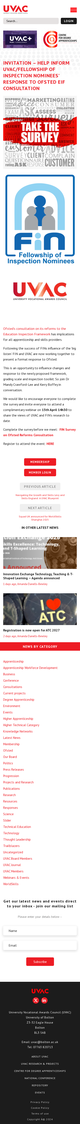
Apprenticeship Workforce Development (30, 668)
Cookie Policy (40, 1107)
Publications (11, 789)
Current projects (14, 693)
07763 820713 (43, 1047)
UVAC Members (13, 871)
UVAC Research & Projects (40, 1063)
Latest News (11, 738)
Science (8, 814)
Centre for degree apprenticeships (40, 1070)
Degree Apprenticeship (18, 700)
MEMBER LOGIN (40, 472)
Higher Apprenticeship (18, 719)
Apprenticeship (13, 661)
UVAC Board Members (17, 859)
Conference (11, 680)
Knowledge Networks (18, 731)
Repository (40, 1085)
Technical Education (17, 827)
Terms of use (40, 1113)
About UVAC (40, 1056)
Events (8, 712)
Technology (11, 833)
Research (9, 795)
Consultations (12, 687)
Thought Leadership (17, 839)
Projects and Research (18, 782)
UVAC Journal (12, 865)
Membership (11, 744)
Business (9, 674)
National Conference (40, 1078)
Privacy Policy (40, 1102)
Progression (11, 776)
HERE (50, 444)
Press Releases (13, 769)
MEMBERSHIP (40, 462)
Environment (11, 706)
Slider (7, 820)
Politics (8, 763)
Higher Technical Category (21, 725)
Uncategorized (13, 852)
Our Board (10, 757)
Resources (10, 801)
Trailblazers (11, 846)
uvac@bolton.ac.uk (44, 1042)
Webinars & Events (16, 878)
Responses (10, 808)
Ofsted (8, 750)
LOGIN (69, 21)
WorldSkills (11, 884)
